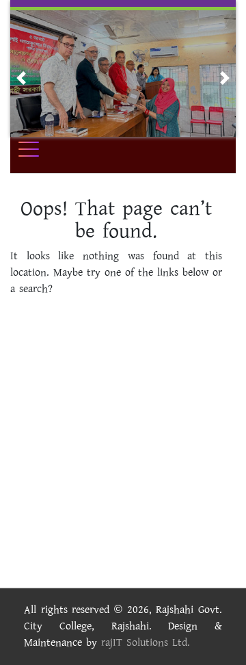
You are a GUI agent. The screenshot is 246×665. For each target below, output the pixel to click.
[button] (21, 78)
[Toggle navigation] (37, 149)
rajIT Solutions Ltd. (145, 643)
